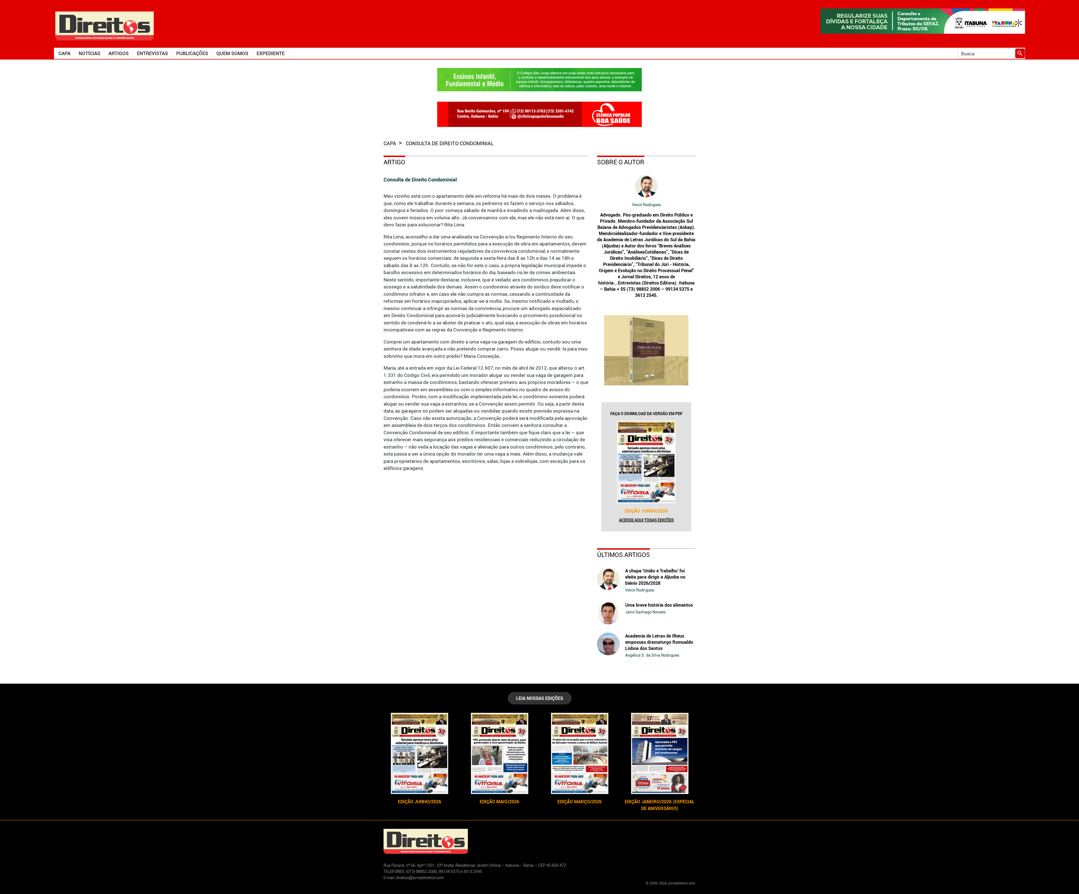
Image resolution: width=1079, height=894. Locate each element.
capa (390, 143)
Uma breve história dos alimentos (659, 605)
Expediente (271, 53)
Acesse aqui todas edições (646, 520)
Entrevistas (152, 53)
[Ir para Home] (104, 25)
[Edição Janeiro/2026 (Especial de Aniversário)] (659, 753)
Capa (64, 53)
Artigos (118, 53)
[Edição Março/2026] (579, 753)
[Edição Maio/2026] (499, 753)
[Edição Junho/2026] (646, 462)
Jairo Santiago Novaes (645, 612)
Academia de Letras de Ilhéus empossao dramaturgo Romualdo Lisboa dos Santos (659, 642)
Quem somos (232, 53)
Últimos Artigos (623, 554)
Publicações (192, 53)
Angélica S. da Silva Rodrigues (652, 655)
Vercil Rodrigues (646, 204)
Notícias (89, 53)
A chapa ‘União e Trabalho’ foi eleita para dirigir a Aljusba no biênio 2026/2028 (655, 577)
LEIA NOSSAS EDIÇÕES (539, 698)
